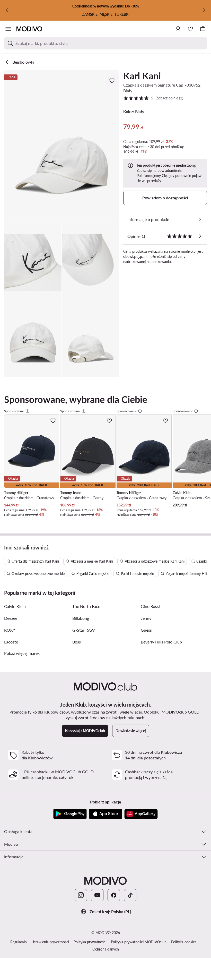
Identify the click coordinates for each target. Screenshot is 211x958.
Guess (146, 630)
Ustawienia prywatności (50, 942)
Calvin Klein (15, 606)
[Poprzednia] (7, 10)
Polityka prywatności (90, 942)
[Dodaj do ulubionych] (112, 80)
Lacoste (11, 641)
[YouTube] (97, 895)
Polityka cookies (183, 942)
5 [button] (153, 98)
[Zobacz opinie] (200, 236)
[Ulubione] (190, 29)
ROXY (9, 630)
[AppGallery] (141, 814)
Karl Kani (142, 75)
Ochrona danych (105, 949)
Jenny (146, 618)
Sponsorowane (14, 411)
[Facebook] (114, 895)
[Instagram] (81, 895)
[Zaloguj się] (178, 29)
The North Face (86, 606)
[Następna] (204, 10)
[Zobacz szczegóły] (200, 219)
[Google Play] (70, 814)
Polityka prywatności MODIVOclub (138, 942)
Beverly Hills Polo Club (161, 641)
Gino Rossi (150, 606)
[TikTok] (130, 895)
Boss (76, 641)
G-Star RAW (83, 630)
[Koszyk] (203, 29)
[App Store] (105, 814)
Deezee (10, 618)
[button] (61, 147)
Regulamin (18, 942)
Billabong (80, 618)
